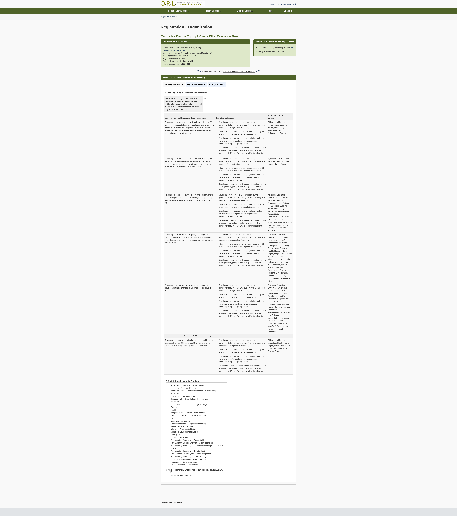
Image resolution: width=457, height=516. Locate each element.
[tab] (174, 84)
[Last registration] (259, 71)
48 (292, 48)
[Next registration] (256, 71)
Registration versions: (212, 71)
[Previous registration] (201, 71)
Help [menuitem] (270, 11)
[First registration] (197, 71)
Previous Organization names (174, 50)
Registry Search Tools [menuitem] (177, 11)
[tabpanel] (228, 283)
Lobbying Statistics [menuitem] (245, 11)
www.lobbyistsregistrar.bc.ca (282, 4)
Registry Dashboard (169, 17)
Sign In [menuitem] (289, 11)
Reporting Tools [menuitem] (212, 11)
